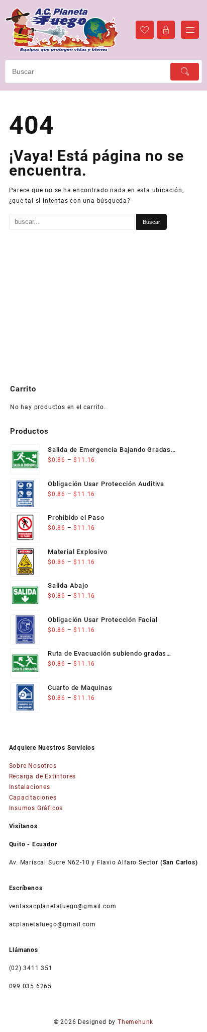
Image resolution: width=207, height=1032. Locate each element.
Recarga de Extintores (42, 776)
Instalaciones (29, 786)
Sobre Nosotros (33, 765)
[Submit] (184, 72)
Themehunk (135, 1021)
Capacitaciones (33, 797)
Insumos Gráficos (36, 808)
